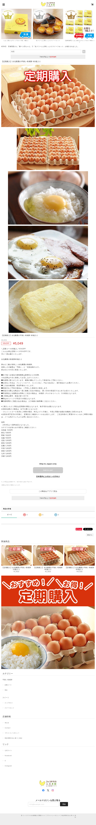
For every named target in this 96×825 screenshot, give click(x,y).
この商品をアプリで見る (48, 491)
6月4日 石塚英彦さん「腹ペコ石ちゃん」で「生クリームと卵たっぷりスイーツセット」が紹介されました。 (40, 46)
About (7, 723)
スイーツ (5, 697)
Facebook (8, 755)
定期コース (8, 685)
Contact (7, 728)
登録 (64, 804)
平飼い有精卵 (7, 680)
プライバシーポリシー (12, 733)
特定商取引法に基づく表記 (13, 738)
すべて (9, 514)
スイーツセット (9, 708)
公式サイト (8, 750)
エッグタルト (9, 703)
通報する (89, 535)
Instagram (8, 766)
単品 (6, 690)
